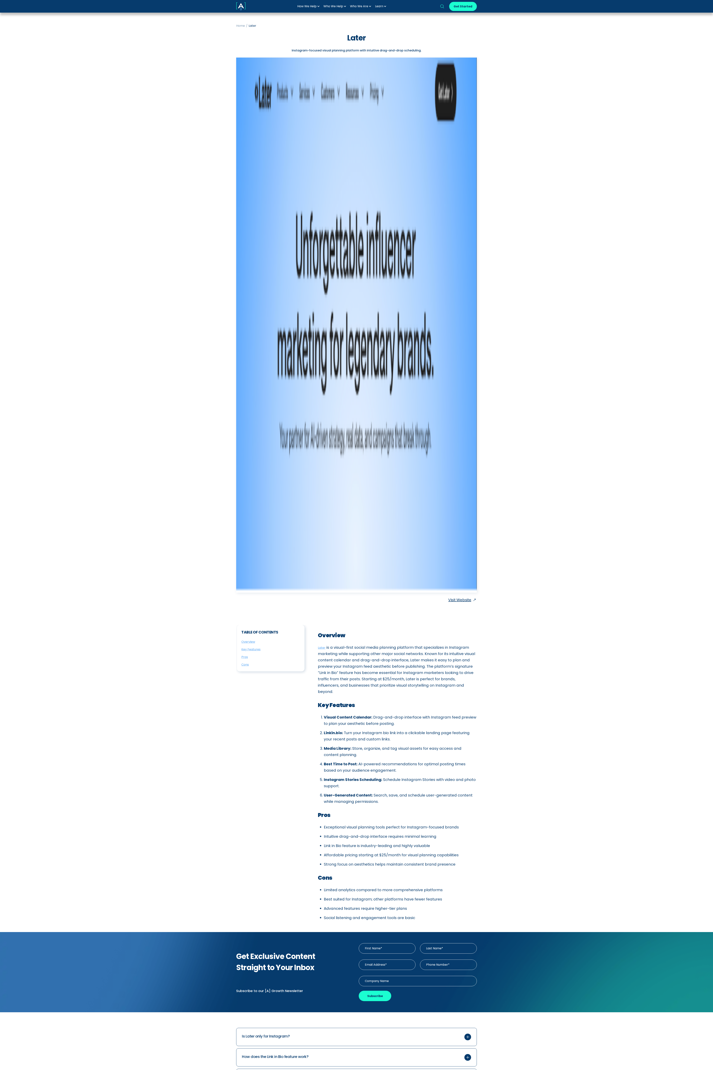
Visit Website (459, 599)
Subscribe (375, 996)
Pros (244, 657)
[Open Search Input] (442, 6)
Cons (245, 664)
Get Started (463, 6)
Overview (248, 642)
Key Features (251, 649)
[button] (356, 1037)
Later (321, 648)
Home (240, 26)
